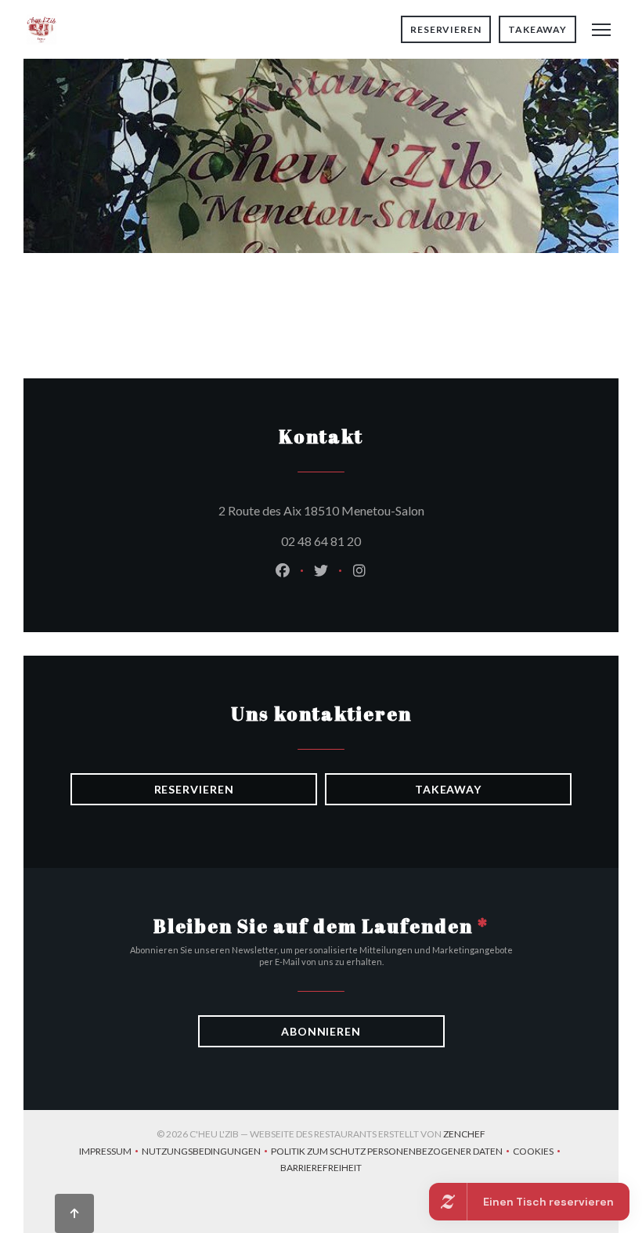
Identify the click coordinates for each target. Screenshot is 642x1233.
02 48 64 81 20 (321, 540)
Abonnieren (321, 1031)
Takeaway (537, 29)
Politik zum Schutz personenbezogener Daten (392, 1152)
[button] (601, 30)
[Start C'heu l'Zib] (41, 29)
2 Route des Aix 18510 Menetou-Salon (392, 510)
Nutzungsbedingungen (206, 1152)
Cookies (538, 1152)
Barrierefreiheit (321, 1169)
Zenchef (464, 1134)
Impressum (110, 1152)
